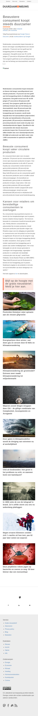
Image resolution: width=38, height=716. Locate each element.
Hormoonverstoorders (12, 674)
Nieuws (7, 644)
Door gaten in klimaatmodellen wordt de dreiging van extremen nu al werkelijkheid (18, 441)
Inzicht (7, 647)
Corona (7, 680)
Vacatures (22, 1)
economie (14, 30)
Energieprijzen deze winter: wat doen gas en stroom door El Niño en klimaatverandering (19, 342)
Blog (6, 632)
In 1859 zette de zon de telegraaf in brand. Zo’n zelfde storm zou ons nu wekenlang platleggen (19, 504)
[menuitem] (8, 1)
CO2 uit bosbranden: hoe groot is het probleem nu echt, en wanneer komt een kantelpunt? (18, 472)
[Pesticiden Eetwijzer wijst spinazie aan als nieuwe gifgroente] (19, 301)
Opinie (7, 650)
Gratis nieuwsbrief (11, 623)
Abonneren (8, 626)
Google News (24, 34)
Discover (6, 36)
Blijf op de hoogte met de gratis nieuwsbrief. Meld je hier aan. (19, 283)
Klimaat (7, 668)
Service (8, 1)
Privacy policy (9, 629)
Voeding (7, 671)
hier (16, 273)
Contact (29, 1)
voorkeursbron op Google (22, 36)
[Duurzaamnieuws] (16, 6)
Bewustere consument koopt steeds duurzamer (17, 20)
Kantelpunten (9, 677)
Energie (7, 662)
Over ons (14, 1)
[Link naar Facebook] (8, 605)
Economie (8, 665)
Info (6, 653)
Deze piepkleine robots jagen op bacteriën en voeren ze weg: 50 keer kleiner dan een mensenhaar (18, 569)
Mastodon (8, 635)
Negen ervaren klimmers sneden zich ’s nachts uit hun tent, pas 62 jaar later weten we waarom (17, 535)
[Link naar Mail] (29, 605)
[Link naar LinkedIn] (19, 605)
